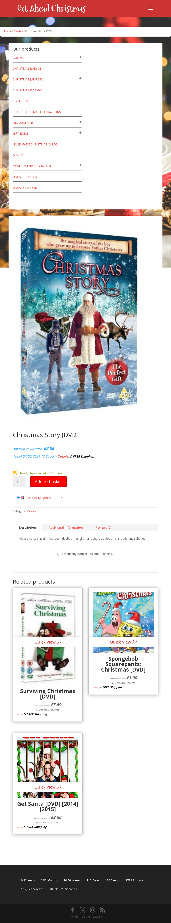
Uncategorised (25, 177)
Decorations (23, 123)
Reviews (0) (103, 527)
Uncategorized (25, 188)
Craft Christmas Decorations (37, 112)
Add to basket (48, 481)
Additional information (66, 527)
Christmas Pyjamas (28, 90)
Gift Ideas (20, 133)
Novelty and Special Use (32, 166)
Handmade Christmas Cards (35, 144)
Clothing (20, 101)
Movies (18, 31)
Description (27, 527)
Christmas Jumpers (28, 79)
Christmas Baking (27, 68)
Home (8, 31)
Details (63, 456)
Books (18, 58)
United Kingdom (39, 497)
